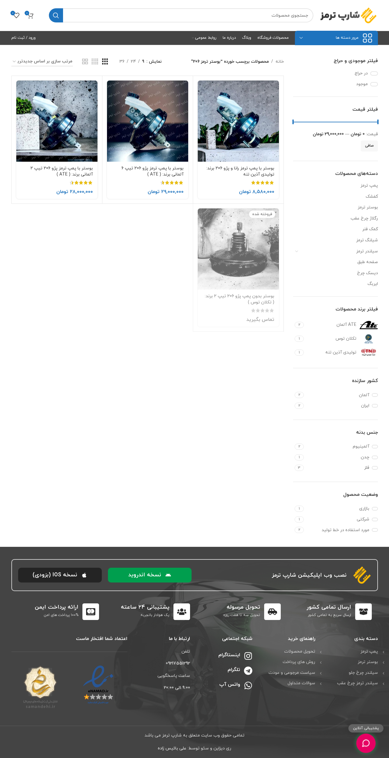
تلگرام (234, 669)
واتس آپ (229, 684)
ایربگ (372, 284)
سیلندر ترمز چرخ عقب (357, 683)
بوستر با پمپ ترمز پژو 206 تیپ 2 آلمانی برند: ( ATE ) (61, 171)
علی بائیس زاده (172, 748)
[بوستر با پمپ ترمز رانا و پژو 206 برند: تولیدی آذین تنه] (238, 121)
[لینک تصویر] (98, 685)
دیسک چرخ (367, 273)
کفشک (372, 196)
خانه (280, 62)
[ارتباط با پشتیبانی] (366, 743)
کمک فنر (370, 229)
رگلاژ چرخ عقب (364, 218)
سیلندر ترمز (367, 251)
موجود (362, 84)
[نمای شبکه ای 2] (85, 62)
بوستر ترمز (368, 207)
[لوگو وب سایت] (349, 15)
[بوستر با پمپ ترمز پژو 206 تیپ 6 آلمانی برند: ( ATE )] (147, 121)
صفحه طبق (367, 262)
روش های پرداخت (299, 662)
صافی (369, 145)
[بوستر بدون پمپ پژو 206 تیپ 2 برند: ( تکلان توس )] (238, 249)
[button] (150, 575)
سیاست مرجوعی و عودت (291, 673)
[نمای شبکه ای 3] (105, 62)
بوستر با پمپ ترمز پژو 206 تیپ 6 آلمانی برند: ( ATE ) (152, 171)
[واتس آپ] (248, 685)
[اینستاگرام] (248, 656)
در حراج (361, 73)
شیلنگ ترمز (367, 240)
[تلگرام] (248, 670)
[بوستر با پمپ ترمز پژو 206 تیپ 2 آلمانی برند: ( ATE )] (56, 121)
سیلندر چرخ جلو (363, 673)
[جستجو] (56, 15)
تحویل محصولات (299, 651)
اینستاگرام (229, 655)
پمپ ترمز (369, 185)
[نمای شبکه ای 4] (95, 62)
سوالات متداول (301, 683)
